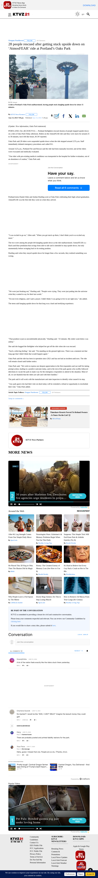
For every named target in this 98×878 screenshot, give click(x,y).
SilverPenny (56, 419)
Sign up (85, 634)
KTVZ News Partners (18, 114)
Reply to (24, 734)
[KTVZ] (23, 14)
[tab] (16, 651)
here (54, 626)
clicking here (16, 621)
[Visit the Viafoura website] (84, 779)
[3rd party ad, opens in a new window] (29, 426)
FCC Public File (36, 851)
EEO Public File (36, 845)
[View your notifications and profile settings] (87, 650)
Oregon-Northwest (31, 392)
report (85, 665)
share (80, 665)
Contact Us (34, 843)
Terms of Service (36, 857)
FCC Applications (37, 848)
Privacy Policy (35, 854)
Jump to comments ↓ (16, 398)
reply (18, 665)
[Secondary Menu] (11, 14)
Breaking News (57, 849)
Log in (80, 634)
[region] (49, 706)
